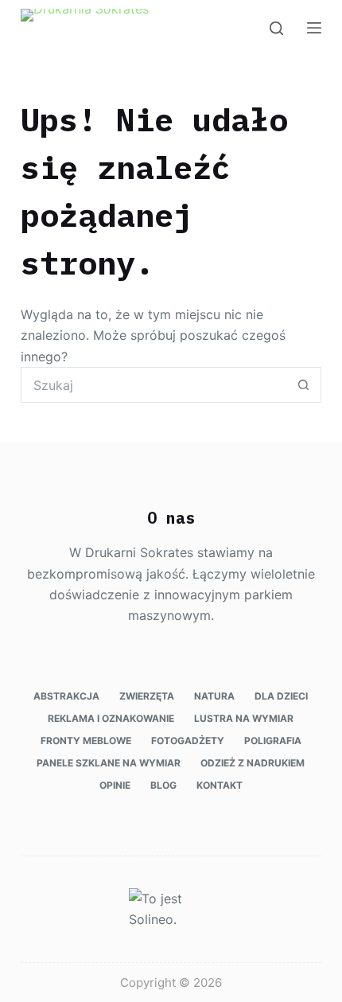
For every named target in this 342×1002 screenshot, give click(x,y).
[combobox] (153, 385)
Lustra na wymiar (243, 718)
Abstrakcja (66, 696)
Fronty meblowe (86, 741)
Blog (163, 785)
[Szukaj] (276, 28)
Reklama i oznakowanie (111, 718)
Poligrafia (272, 741)
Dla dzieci (281, 696)
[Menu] (314, 28)
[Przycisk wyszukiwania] (303, 385)
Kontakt (219, 785)
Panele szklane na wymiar (109, 763)
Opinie (114, 785)
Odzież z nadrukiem (252, 763)
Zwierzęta (146, 696)
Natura (214, 696)
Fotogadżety (187, 741)
